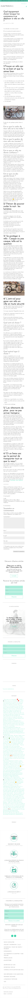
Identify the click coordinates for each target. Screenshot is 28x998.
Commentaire (6, 516)
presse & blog (8, 957)
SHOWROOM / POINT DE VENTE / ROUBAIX (13, 948)
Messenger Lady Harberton (16, 480)
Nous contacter (9, 942)
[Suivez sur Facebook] (12, 936)
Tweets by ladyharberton (8, 689)
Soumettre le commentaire (19, 551)
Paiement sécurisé (9, 976)
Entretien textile (9, 967)
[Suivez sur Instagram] (15, 936)
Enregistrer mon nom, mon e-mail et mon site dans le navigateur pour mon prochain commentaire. (13, 548)
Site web (5, 541)
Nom (4, 530)
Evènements (8, 951)
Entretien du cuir (9, 964)
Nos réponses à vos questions (13, 974)
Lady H (6, 23)
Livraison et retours (10, 979)
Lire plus (14, 576)
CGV (5, 981)
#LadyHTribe (7, 960)
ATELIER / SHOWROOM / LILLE (12, 944)
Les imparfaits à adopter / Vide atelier (13, 954)
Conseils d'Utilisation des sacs (14, 969)
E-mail (5, 535)
